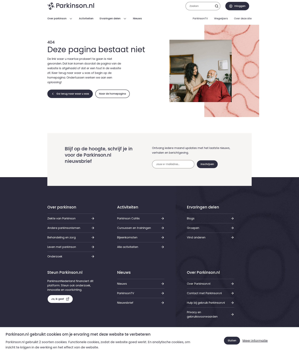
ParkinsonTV (125, 293)
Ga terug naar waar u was (72, 94)
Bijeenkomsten (127, 237)
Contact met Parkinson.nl (204, 293)
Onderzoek (54, 256)
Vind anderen (196, 237)
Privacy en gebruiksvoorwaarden (202, 314)
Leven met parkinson (61, 247)
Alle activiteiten (127, 247)
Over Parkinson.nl (198, 284)
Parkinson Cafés (128, 218)
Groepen (193, 228)
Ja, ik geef (57, 299)
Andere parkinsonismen (63, 228)
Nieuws (122, 284)
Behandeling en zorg (61, 237)
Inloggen (239, 6)
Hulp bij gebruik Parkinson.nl (206, 303)
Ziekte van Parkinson (61, 218)
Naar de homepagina (112, 94)
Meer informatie (255, 340)
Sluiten (232, 340)
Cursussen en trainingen (134, 228)
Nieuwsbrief (125, 303)
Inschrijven (207, 164)
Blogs (191, 218)
